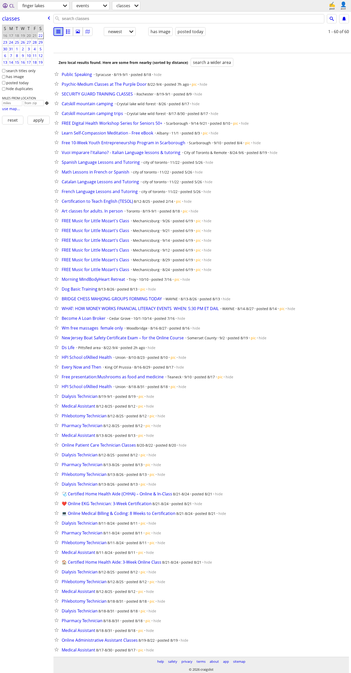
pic (194, 84)
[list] (58, 31)
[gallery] (78, 31)
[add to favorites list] (57, 74)
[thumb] (68, 31)
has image (15, 76)
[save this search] (344, 18)
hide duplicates (19, 88)
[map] (88, 31)
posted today (17, 82)
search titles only (20, 70)
